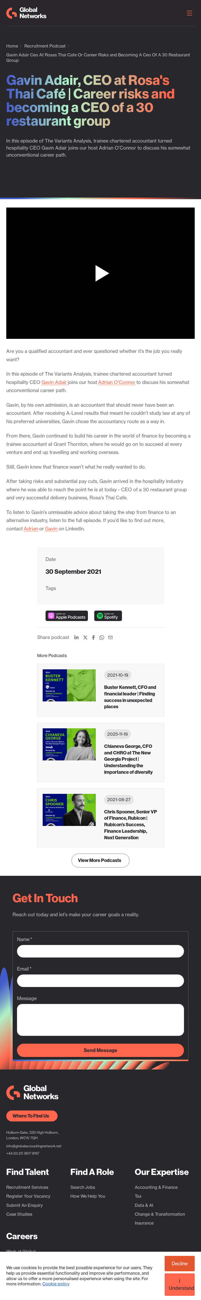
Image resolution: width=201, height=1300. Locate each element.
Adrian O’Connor (116, 382)
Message (27, 998)
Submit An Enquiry (24, 1205)
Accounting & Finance (156, 1187)
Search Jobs (82, 1187)
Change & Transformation (160, 1214)
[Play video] (100, 273)
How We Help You (87, 1196)
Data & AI (144, 1205)
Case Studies (19, 1214)
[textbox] (100, 951)
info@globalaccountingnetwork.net (34, 1146)
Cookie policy (55, 1283)
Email (23, 969)
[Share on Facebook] (93, 637)
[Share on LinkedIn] (76, 637)
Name (23, 939)
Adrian (31, 528)
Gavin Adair (54, 382)
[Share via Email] (110, 637)
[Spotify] (108, 616)
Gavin (51, 528)
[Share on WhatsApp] (101, 637)
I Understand (181, 1284)
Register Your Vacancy (28, 1196)
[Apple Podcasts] (67, 616)
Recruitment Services (27, 1187)
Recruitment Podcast (45, 46)
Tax (138, 1196)
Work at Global (21, 1251)
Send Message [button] (100, 1050)
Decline (180, 1263)
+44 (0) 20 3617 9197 (22, 1153)
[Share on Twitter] (85, 637)
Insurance (144, 1223)
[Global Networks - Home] (26, 13)
